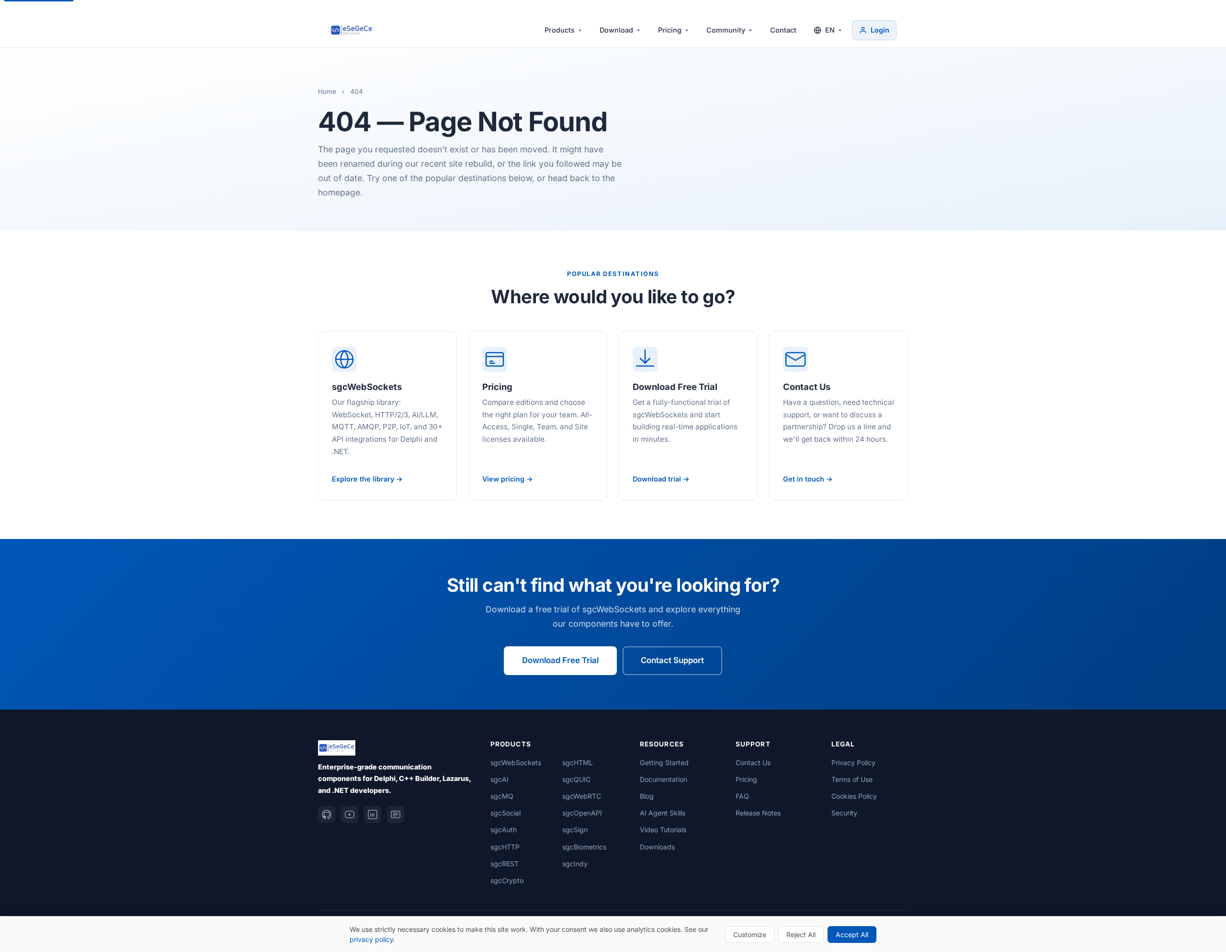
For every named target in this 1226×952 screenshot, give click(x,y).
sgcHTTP (505, 847)
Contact (783, 30)
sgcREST (504, 864)
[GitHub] (326, 814)
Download (616, 30)
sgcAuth (503, 830)
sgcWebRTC (581, 796)
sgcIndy (575, 864)
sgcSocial (505, 813)
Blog (647, 796)
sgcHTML (577, 762)
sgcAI (499, 779)
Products (560, 30)
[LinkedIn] (372, 814)
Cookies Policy (854, 796)
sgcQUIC (576, 779)
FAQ (742, 796)
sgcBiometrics (584, 847)
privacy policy (371, 939)
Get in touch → (808, 479)
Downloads (657, 847)
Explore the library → (367, 479)
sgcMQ (501, 796)
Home (327, 91)
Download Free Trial (560, 660)
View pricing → (507, 479)
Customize (749, 934)
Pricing (669, 30)
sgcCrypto (506, 880)
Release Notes (758, 813)
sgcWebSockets (515, 762)
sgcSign (575, 830)
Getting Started (664, 762)
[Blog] (395, 814)
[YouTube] (349, 814)
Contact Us (753, 762)
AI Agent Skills (662, 813)
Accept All (852, 934)
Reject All (801, 934)
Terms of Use (852, 779)
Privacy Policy (853, 762)
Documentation (663, 779)
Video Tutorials (663, 830)
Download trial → (661, 479)
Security (844, 813)
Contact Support (672, 660)
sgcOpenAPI (582, 813)
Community (725, 30)
